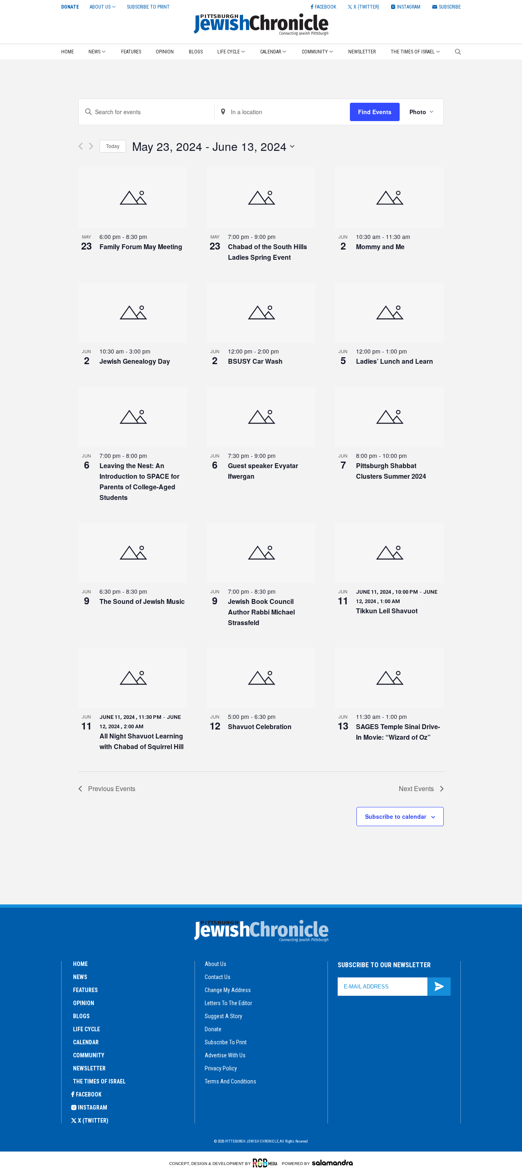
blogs (81, 1016)
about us (215, 964)
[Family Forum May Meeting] (132, 197)
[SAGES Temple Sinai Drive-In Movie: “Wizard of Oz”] (389, 678)
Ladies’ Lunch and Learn (394, 361)
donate (213, 1029)
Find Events (375, 112)
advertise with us (225, 1055)
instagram (92, 1107)
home (80, 964)
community (88, 1055)
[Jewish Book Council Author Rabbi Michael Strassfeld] (261, 553)
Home (67, 52)
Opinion (165, 52)
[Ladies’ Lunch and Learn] (389, 312)
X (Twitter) (93, 1120)
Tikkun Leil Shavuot (387, 610)
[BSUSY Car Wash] (261, 312)
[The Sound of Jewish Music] (132, 553)
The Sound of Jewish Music (142, 601)
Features (131, 52)
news (80, 977)
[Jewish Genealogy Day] (132, 312)
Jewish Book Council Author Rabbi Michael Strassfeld (261, 612)
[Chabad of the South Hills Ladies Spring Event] (261, 197)
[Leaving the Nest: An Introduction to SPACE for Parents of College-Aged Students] (132, 417)
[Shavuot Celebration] (261, 678)
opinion (83, 1003)
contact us (217, 977)
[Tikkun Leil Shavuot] (389, 553)
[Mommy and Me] (389, 197)
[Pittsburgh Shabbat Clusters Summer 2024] (389, 417)
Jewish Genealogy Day (135, 361)
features (85, 990)
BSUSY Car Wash (255, 361)
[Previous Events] (80, 146)
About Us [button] (100, 7)
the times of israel (99, 1081)
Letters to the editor (228, 1003)
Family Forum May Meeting (141, 246)
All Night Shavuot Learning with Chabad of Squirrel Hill (142, 741)
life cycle (86, 1029)
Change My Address (228, 990)
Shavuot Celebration (260, 726)
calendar (86, 1042)
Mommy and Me (380, 246)
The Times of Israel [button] (413, 52)
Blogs (196, 52)
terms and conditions (230, 1081)
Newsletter (362, 52)
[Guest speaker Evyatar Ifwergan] (261, 417)
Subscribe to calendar (395, 816)
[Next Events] (91, 146)
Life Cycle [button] (228, 52)
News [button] (94, 52)
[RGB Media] (266, 1162)
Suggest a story (223, 1016)
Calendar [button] (270, 52)
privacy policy (221, 1068)
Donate (70, 7)
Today (112, 145)
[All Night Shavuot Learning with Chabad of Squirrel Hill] (132, 678)
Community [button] (315, 52)
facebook (89, 1094)
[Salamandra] (332, 1162)
